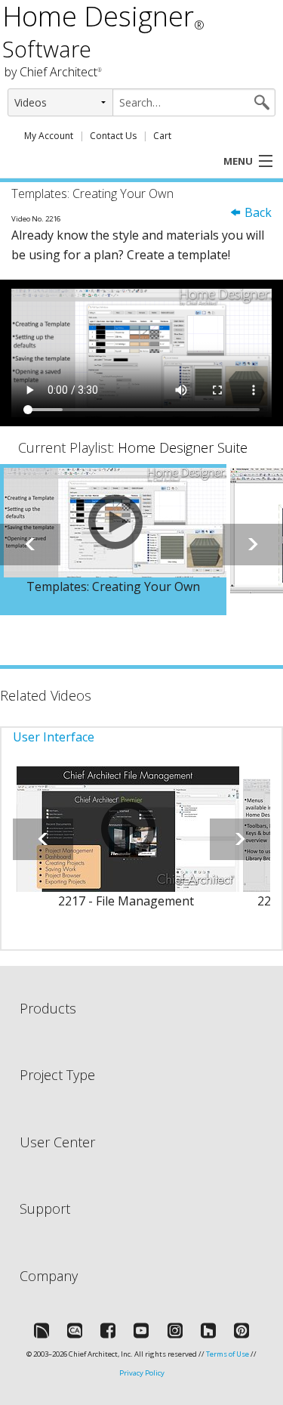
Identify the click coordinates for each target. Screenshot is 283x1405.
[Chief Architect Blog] (74, 1330)
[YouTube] (141, 1330)
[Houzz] (208, 1330)
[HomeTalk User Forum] (41, 1330)
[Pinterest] (241, 1330)
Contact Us (113, 135)
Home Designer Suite (183, 447)
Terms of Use (227, 1354)
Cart (162, 135)
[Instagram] (175, 1330)
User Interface (53, 737)
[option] (113, 540)
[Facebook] (107, 1330)
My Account (48, 135)
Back (256, 212)
